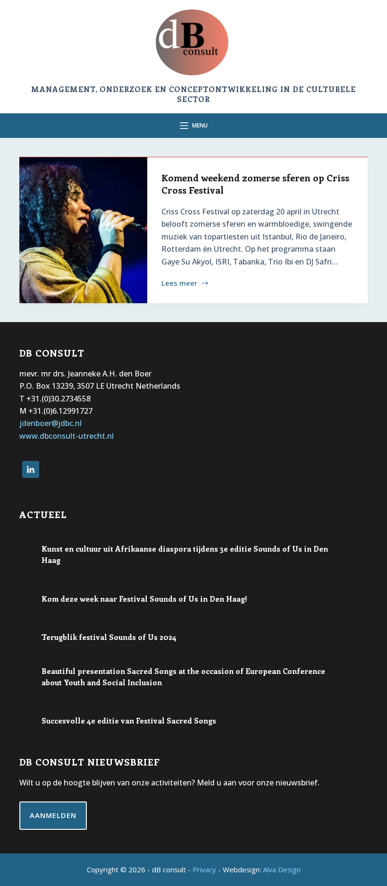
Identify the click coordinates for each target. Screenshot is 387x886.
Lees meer (179, 283)
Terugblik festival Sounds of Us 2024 (109, 637)
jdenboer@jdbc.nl (50, 423)
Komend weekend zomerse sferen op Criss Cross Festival (255, 183)
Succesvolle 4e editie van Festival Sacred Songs (129, 720)
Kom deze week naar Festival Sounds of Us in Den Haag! (144, 599)
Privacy (204, 869)
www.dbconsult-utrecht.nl (66, 436)
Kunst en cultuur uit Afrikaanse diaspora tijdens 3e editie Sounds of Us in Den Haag (185, 554)
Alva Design (282, 869)
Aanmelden (53, 815)
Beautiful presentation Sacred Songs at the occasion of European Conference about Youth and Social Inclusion (183, 676)
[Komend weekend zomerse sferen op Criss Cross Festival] (83, 230)
